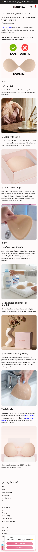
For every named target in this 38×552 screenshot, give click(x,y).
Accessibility (6, 495)
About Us (5, 530)
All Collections (6, 498)
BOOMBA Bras (6, 27)
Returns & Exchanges (8, 521)
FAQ (3, 510)
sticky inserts (29, 415)
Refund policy (6, 515)
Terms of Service (7, 518)
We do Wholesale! (7, 492)
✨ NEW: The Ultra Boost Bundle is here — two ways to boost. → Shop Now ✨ (19, 2)
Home (4, 14)
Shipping (4, 513)
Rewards (4, 501)
